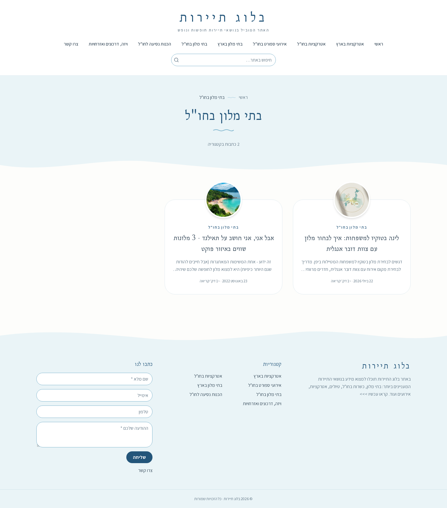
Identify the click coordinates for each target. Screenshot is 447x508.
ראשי (378, 44)
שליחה (139, 457)
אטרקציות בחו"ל (311, 44)
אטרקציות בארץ (350, 44)
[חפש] (176, 60)
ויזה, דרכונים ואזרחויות (108, 44)
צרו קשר (71, 44)
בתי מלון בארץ (230, 44)
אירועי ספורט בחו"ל (270, 44)
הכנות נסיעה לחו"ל (154, 44)
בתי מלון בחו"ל (194, 44)
